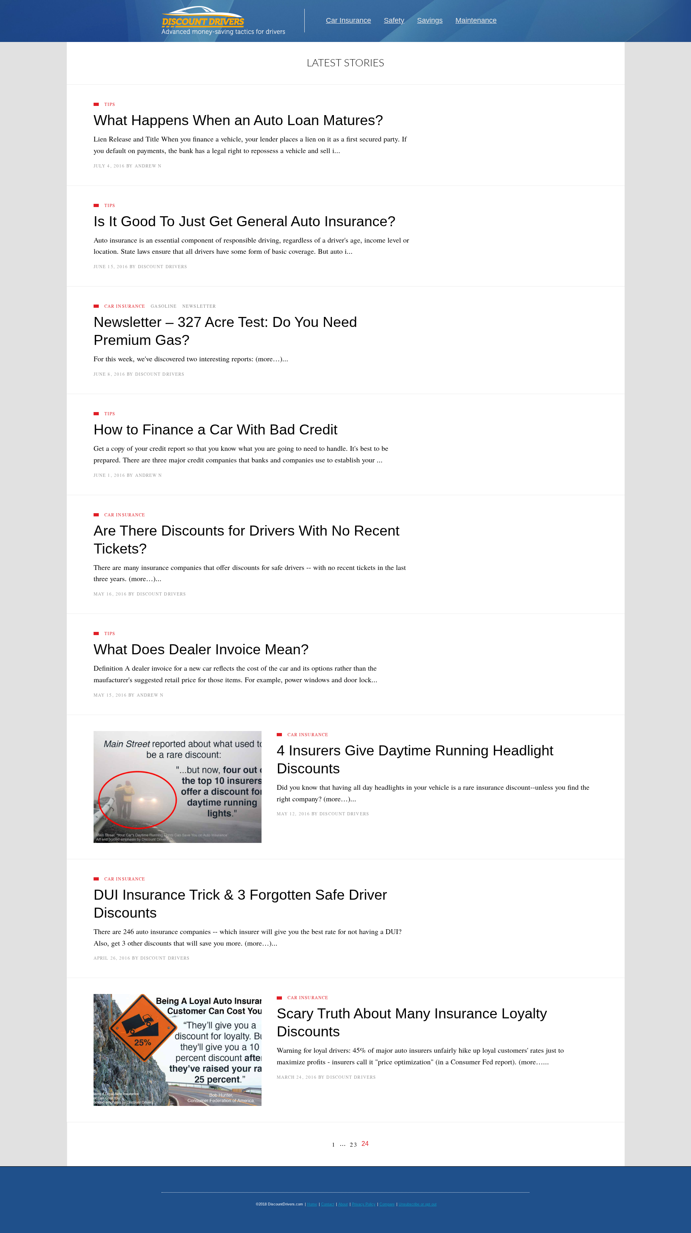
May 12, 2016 (293, 814)
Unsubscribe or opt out (418, 1204)
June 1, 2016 (109, 475)
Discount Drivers (163, 266)
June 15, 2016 (111, 266)
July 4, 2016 (109, 166)
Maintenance (476, 20)
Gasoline (164, 306)
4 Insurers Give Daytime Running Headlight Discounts (415, 759)
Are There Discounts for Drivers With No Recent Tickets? (246, 539)
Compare (387, 1204)
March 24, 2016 (297, 1077)
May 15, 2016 (110, 695)
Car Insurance (348, 20)
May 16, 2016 (110, 594)
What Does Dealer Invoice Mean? (201, 649)
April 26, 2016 (112, 958)
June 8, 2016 (109, 374)
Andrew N (148, 166)
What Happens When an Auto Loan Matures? (238, 120)
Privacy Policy (363, 1204)
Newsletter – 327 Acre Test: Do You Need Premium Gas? (225, 331)
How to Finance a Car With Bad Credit (216, 429)
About (343, 1204)
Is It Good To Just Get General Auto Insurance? (244, 221)
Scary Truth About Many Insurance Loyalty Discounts (412, 1022)
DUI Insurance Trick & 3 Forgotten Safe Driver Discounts (240, 903)
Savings (430, 20)
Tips (109, 104)
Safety (394, 20)
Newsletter (199, 306)
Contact (327, 1204)
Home (312, 1204)
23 (353, 1144)
